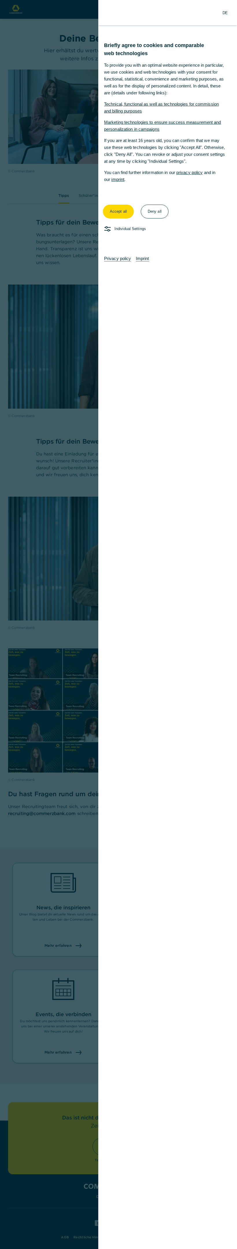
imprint (117, 179)
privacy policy (189, 172)
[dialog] (118, 624)
